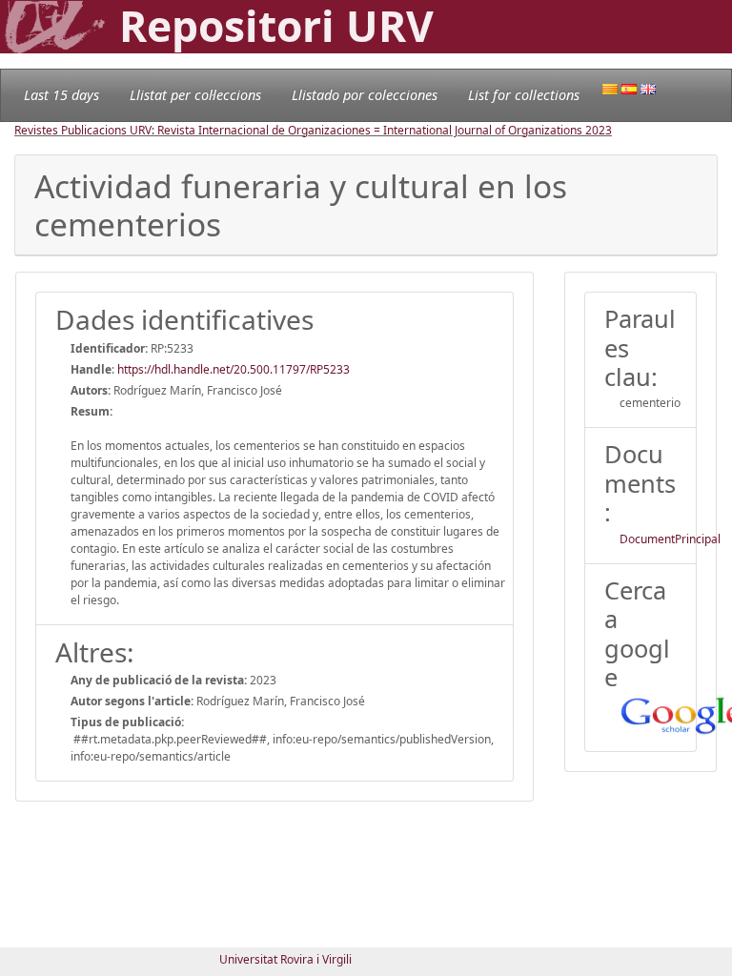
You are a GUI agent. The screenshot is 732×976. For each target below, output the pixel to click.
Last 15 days (61, 95)
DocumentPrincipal (670, 539)
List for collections (524, 95)
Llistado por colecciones (364, 95)
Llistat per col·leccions (195, 95)
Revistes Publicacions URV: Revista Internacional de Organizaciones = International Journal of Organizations (299, 130)
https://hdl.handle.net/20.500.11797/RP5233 (233, 369)
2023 (598, 130)
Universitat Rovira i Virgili (285, 959)
